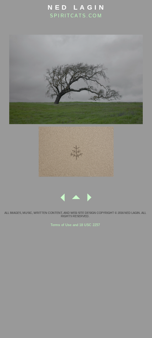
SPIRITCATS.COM (76, 15)
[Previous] (63, 200)
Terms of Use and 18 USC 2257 (75, 225)
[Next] (89, 200)
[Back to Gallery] (76, 200)
